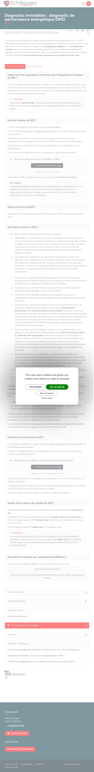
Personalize (35, 387)
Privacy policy (47, 398)
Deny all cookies (47, 393)
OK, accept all (57, 387)
